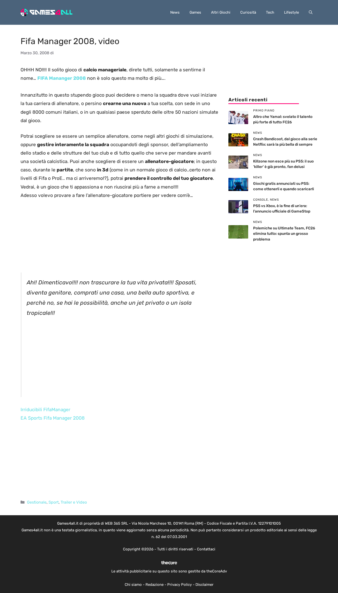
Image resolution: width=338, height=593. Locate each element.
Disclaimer (204, 584)
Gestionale (37, 502)
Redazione (154, 584)
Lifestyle (291, 12)
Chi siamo (133, 584)
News (175, 12)
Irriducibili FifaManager (45, 409)
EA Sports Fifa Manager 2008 (53, 418)
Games (195, 12)
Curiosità (248, 12)
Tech (270, 12)
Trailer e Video (74, 502)
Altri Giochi (220, 12)
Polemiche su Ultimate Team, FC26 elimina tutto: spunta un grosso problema (284, 234)
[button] (310, 12)
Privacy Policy (179, 584)
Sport (53, 502)
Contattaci (206, 549)
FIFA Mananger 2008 (61, 78)
